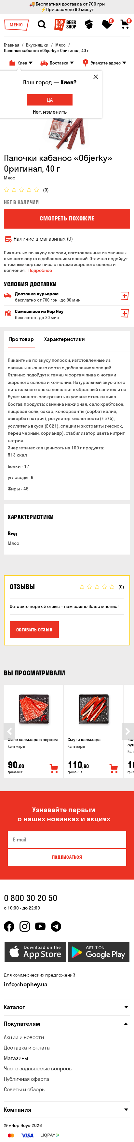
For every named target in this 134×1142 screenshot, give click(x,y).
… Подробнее (38, 270)
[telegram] (56, 926)
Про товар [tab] (21, 339)
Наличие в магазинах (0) (43, 239)
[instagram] (25, 926)
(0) (46, 190)
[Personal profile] (89, 24)
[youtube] (40, 926)
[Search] (41, 24)
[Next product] (128, 731)
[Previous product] (9, 731)
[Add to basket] (54, 769)
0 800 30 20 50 (30, 898)
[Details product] (33, 709)
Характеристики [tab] (64, 339)
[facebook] (9, 926)
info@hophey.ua (25, 984)
